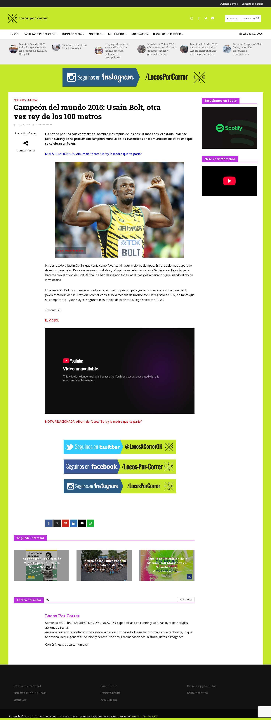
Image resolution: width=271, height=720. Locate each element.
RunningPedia (72, 34)
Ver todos (186, 599)
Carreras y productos (39, 34)
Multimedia (116, 34)
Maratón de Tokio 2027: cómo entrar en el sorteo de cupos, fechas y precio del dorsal (161, 49)
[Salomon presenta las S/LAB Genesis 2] (56, 46)
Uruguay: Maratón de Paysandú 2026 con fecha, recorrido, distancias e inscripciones (117, 50)
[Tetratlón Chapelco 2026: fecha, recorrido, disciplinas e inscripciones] (227, 49)
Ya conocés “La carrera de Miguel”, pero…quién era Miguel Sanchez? (41, 563)
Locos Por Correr (26, 133)
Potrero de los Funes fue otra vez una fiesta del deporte (104, 563)
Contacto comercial (252, 3)
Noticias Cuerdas (26, 100)
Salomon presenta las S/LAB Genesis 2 (74, 46)
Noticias (95, 34)
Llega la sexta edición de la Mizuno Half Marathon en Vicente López (166, 563)
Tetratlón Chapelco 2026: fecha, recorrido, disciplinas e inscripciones (247, 49)
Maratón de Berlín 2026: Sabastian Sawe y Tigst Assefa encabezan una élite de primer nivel (204, 49)
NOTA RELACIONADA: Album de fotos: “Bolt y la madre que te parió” (93, 154)
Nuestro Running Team (30, 693)
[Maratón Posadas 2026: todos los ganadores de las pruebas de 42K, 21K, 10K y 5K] (13, 49)
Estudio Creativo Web (144, 716)
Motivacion (140, 34)
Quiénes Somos (229, 3)
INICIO (15, 34)
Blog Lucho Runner (167, 34)
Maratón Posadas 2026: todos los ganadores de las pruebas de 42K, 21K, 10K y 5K (33, 49)
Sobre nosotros (197, 693)
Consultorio (108, 686)
